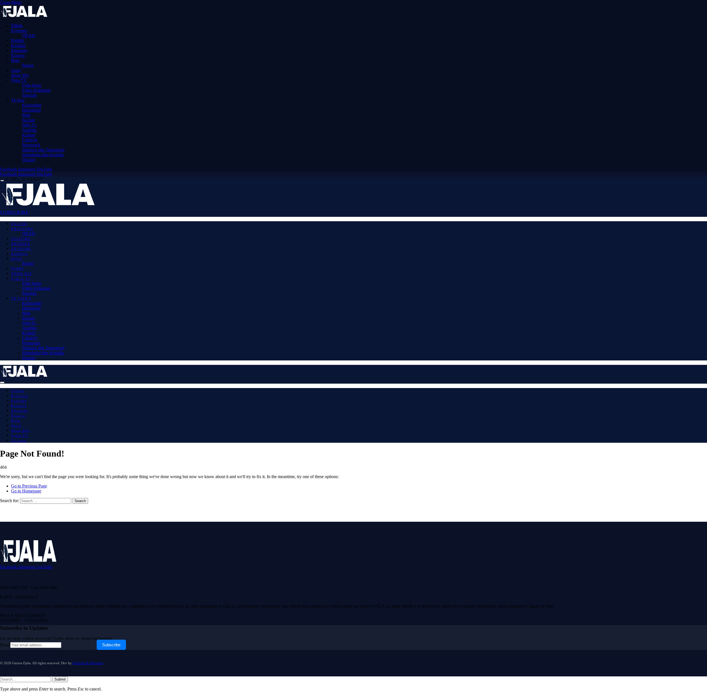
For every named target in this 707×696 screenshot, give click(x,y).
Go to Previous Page (29, 486)
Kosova (18, 55)
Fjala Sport (31, 85)
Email (5, 644)
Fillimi (16, 25)
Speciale (29, 95)
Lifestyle (29, 140)
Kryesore (19, 30)
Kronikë (18, 45)
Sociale (28, 120)
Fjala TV (19, 80)
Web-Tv (29, 125)
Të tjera (17, 100)
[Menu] (2, 180)
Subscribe (111, 644)
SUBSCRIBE (14, 212)
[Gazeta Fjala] (49, 205)
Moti (26, 115)
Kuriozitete (31, 105)
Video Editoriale (36, 90)
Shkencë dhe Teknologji (43, 149)
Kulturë (28, 135)
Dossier (28, 159)
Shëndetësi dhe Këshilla (43, 154)
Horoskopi (31, 110)
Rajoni (28, 65)
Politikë (17, 40)
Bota (15, 60)
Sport (15, 70)
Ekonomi (19, 50)
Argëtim (29, 130)
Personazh (31, 145)
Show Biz (19, 75)
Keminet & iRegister (88, 663)
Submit (60, 679)
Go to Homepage (26, 491)
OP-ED (28, 35)
